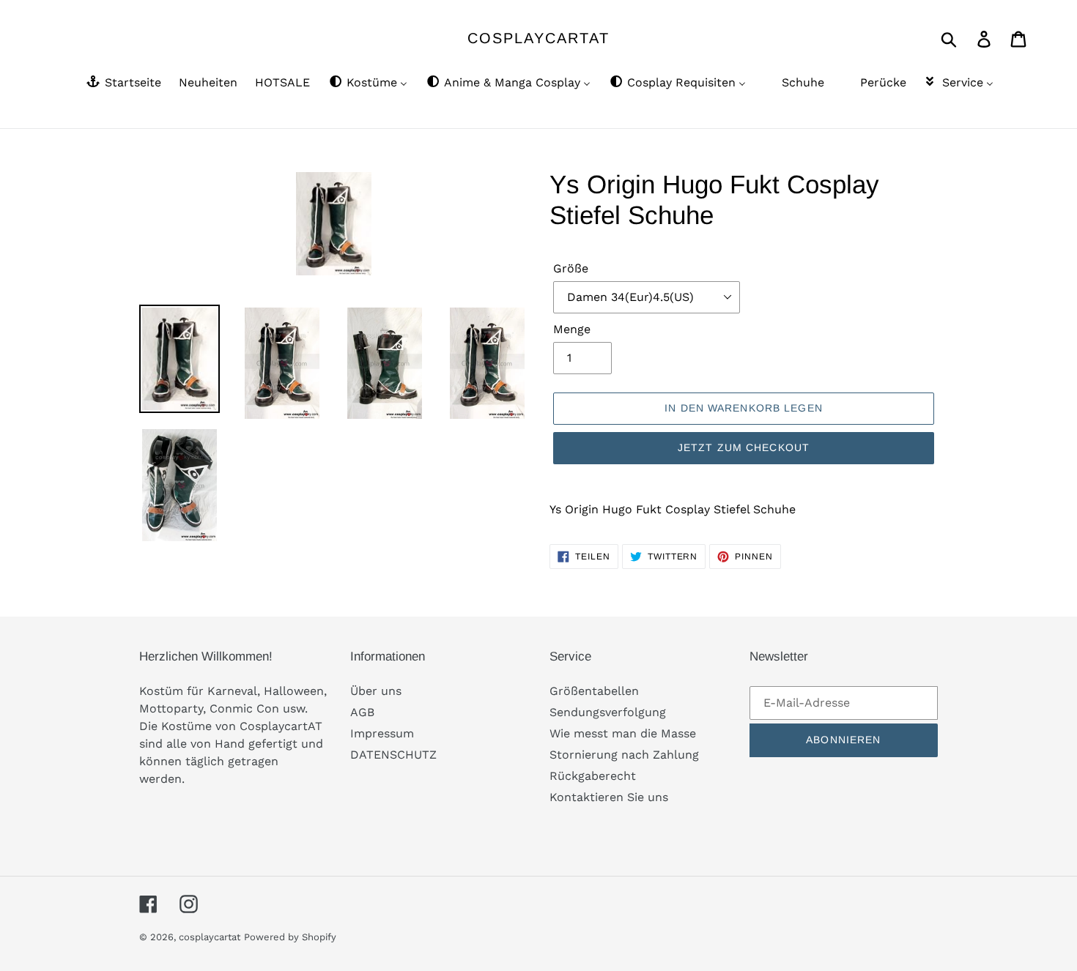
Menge (572, 329)
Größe (570, 268)
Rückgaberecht (592, 776)
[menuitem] (122, 83)
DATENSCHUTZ (393, 755)
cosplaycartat (538, 38)
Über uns (375, 691)
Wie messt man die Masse (622, 733)
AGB (362, 712)
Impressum (382, 733)
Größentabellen (594, 691)
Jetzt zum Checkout (744, 447)
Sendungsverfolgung (607, 712)
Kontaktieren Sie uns (608, 797)
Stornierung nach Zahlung (624, 755)
